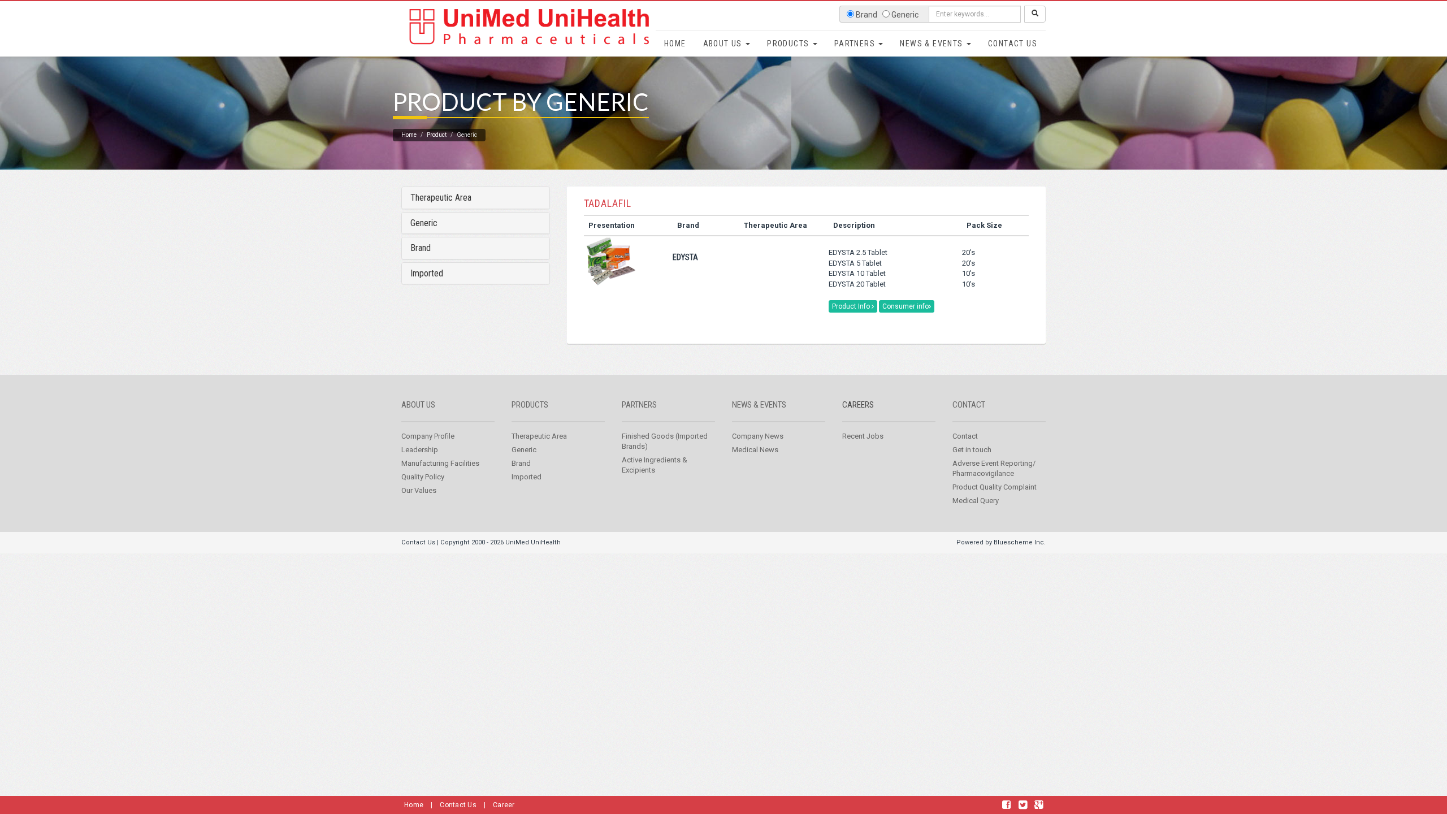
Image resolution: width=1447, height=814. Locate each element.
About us (418, 405)
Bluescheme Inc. (1020, 542)
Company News (757, 436)
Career (504, 805)
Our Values (418, 490)
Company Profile (427, 436)
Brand (420, 248)
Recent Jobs (862, 436)
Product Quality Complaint (994, 487)
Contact (968, 405)
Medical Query (975, 500)
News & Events (932, 43)
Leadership (419, 449)
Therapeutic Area (440, 197)
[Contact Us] (1006, 805)
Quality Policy (422, 477)
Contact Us (1012, 43)
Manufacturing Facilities (440, 463)
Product (437, 135)
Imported (426, 273)
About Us (724, 43)
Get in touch (971, 449)
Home (675, 43)
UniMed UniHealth (533, 542)
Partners (856, 43)
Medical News (755, 449)
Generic (423, 223)
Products (789, 43)
